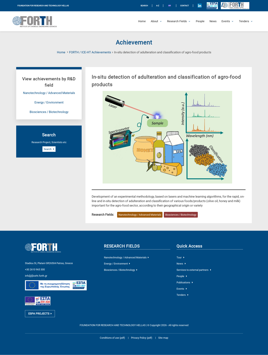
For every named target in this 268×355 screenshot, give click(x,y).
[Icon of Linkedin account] (199, 5)
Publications (184, 282)
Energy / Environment (49, 102)
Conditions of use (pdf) (112, 337)
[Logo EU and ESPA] (212, 5)
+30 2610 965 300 (35, 269)
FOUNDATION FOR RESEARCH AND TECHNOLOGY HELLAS (43, 5)
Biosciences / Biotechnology (49, 112)
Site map (163, 337)
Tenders (181, 294)
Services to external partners (193, 269)
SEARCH (144, 5)
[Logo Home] (37, 21)
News (180, 263)
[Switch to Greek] (169, 5)
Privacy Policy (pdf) (142, 337)
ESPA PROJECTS (38, 313)
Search (48, 149)
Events (181, 288)
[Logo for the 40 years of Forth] (235, 5)
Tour (179, 257)
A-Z (157, 5)
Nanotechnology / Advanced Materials (49, 93)
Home (61, 52)
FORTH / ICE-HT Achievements (90, 52)
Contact (184, 5)
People (181, 276)
